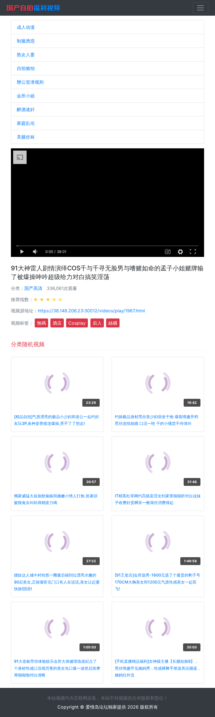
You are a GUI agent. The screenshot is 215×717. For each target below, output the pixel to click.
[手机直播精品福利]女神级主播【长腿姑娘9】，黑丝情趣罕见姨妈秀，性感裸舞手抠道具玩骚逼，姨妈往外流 (158, 668)
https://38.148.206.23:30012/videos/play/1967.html (91, 310)
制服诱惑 (26, 41)
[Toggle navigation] (200, 7)
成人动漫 (26, 27)
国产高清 (33, 288)
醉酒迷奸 (26, 109)
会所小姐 (26, 96)
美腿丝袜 (26, 137)
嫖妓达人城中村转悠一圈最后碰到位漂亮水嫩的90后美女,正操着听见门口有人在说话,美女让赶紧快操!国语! (57, 582)
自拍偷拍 (26, 68)
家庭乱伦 (26, 123)
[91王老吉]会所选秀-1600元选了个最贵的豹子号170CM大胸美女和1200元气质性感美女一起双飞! (157, 582)
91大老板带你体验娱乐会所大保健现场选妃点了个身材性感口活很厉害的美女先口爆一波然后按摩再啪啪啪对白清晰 (57, 668)
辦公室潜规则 (30, 82)
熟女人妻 (26, 54)
